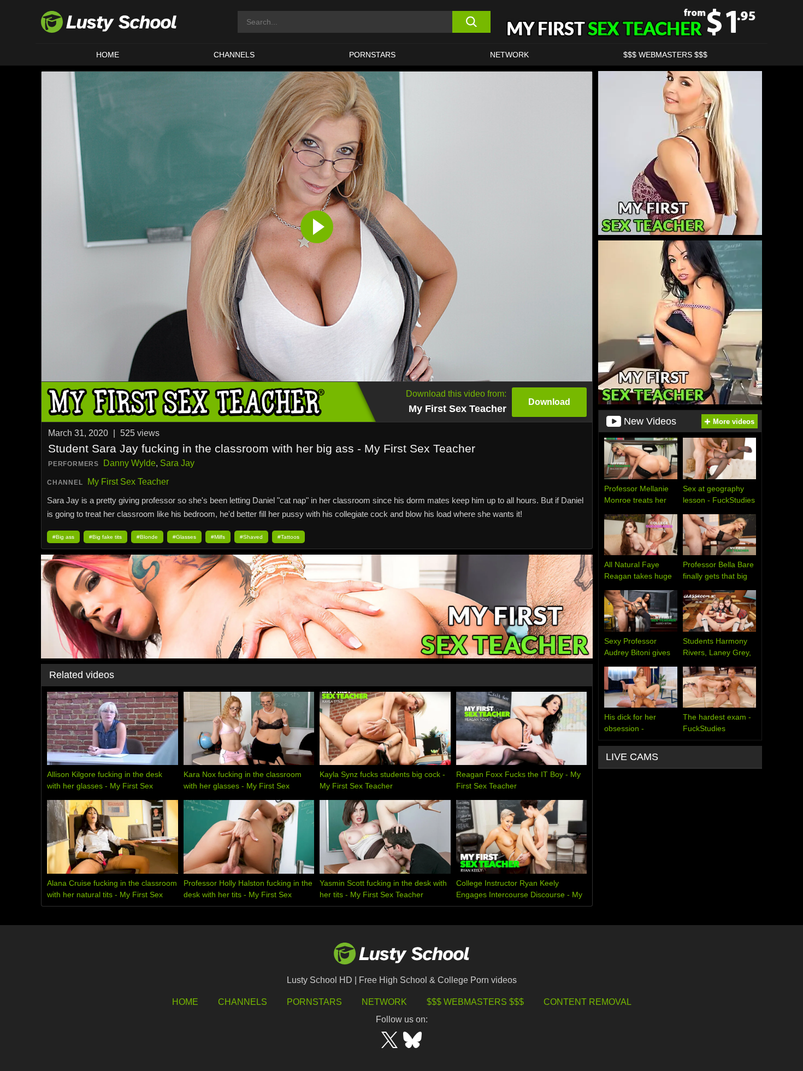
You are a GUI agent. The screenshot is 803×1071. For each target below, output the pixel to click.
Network (509, 54)
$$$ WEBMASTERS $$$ (665, 54)
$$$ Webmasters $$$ (475, 1002)
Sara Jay (177, 463)
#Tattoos (288, 537)
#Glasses (184, 537)
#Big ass (63, 537)
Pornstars (372, 54)
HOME (107, 54)
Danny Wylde (129, 463)
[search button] (471, 22)
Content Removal (587, 1002)
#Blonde (147, 537)
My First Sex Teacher (128, 481)
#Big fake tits (105, 537)
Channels (234, 54)
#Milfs (218, 537)
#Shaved (251, 537)
